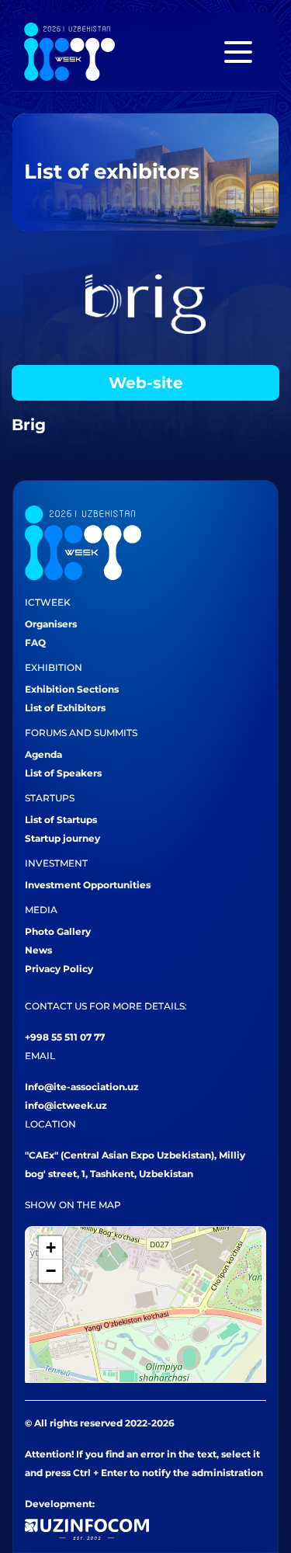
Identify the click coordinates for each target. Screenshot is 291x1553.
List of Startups (61, 819)
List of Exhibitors (65, 708)
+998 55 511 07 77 (65, 1037)
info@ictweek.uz (66, 1105)
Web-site (146, 382)
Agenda (43, 754)
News (38, 950)
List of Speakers (63, 773)
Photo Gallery (58, 931)
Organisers (51, 624)
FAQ (35, 642)
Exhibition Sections (72, 689)
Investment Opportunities (88, 885)
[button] (50, 1247)
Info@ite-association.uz (82, 1087)
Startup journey (62, 838)
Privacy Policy (59, 969)
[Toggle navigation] (238, 52)
